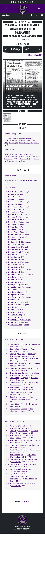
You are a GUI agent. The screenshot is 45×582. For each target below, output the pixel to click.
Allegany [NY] (10, 138)
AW (6, 183)
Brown (12, 237)
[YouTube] (42, 15)
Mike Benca (14, 192)
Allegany (24, 192)
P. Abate (13, 197)
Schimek (13, 239)
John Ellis (14, 310)
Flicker (13, 290)
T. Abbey (13, 264)
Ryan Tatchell (16, 204)
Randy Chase (15, 247)
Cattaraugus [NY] (11, 140)
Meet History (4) (35, 55)
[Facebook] (31, 15)
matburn (26, 502)
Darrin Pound (15, 287)
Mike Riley (14, 277)
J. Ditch (13, 209)
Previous (15, 49)
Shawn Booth (15, 242)
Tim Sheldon (15, 257)
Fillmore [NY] (25, 140)
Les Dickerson (16, 325)
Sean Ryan (14, 302)
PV (22, 194)
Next (27, 49)
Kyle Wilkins (15, 297)
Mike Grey (14, 214)
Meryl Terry (15, 284)
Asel (12, 279)
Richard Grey (15, 269)
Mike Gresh (14, 219)
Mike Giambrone (16, 292)
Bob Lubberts (15, 234)
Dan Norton (14, 262)
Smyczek (13, 295)
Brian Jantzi (15, 252)
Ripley (21, 197)
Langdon (13, 212)
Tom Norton (14, 202)
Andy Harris (15, 259)
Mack (12, 199)
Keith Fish (14, 312)
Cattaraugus (20, 199)
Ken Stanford (15, 305)
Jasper (26, 217)
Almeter (13, 224)
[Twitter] (36, 15)
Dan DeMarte (15, 267)
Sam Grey (13, 222)
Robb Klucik (34, 180)
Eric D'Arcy (15, 244)
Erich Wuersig (16, 315)
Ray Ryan (13, 232)
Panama (24, 247)
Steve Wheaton (16, 217)
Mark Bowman (15, 249)
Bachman (13, 207)
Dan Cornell (15, 322)
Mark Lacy (14, 254)
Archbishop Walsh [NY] (26, 138)
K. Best (13, 317)
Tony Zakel (14, 227)
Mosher (13, 300)
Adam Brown (14, 194)
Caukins (13, 229)
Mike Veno (14, 307)
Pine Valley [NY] (26, 143)
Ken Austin (14, 282)
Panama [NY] (13, 143)
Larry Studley (16, 274)
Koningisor (14, 320)
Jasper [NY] (17, 161)
